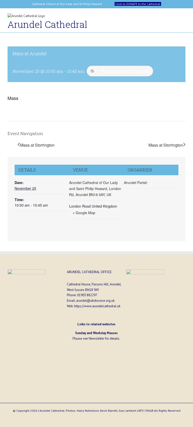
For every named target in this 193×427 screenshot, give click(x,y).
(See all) (141, 71)
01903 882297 (87, 295)
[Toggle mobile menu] (183, 17)
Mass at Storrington (37, 145)
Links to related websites (96, 324)
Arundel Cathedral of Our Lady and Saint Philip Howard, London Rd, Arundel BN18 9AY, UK (95, 188)
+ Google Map (84, 212)
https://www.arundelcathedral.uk (97, 306)
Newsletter (96, 338)
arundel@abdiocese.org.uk (95, 300)
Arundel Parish (135, 182)
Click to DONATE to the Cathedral (138, 4)
